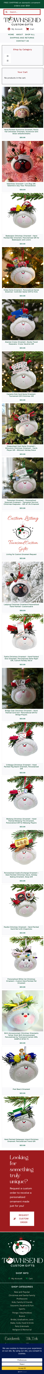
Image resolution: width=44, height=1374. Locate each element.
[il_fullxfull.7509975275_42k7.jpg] (22, 723)
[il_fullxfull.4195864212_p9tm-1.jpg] (22, 991)
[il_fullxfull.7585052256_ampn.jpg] (22, 142)
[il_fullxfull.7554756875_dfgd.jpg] (22, 352)
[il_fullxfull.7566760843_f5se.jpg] (22, 404)
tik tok (32, 1338)
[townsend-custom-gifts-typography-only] (22, 16)
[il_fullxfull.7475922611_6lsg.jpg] (22, 885)
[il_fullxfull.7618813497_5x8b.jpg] (22, 562)
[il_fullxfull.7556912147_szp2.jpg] (22, 512)
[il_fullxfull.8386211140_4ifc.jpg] (22, 88)
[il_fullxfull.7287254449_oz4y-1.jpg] (22, 1047)
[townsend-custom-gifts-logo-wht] (22, 1233)
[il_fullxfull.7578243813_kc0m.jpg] (22, 458)
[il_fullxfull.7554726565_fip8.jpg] (22, 248)
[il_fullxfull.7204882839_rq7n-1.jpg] (22, 1097)
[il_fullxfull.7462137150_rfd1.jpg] (22, 777)
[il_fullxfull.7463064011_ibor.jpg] (22, 937)
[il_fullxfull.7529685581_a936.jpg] (22, 194)
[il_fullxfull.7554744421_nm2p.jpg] (22, 300)
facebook (12, 1338)
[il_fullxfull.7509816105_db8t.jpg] (22, 615)
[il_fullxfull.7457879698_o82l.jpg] (22, 831)
